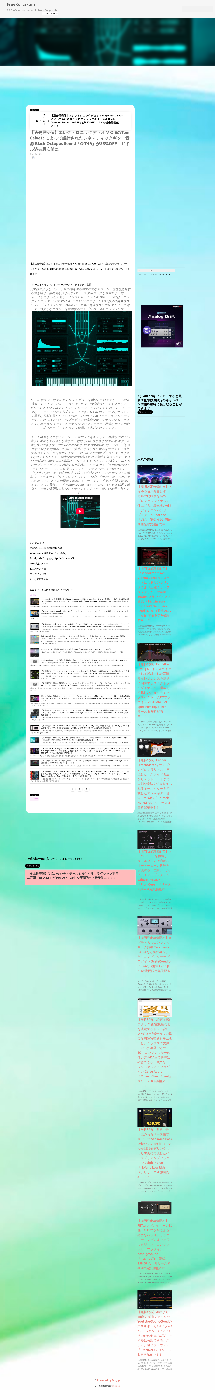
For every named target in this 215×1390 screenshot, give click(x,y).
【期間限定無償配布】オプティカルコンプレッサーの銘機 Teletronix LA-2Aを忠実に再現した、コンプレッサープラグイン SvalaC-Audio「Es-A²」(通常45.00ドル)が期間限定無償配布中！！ (154, 956)
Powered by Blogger (109, 1380)
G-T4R (33, 594)
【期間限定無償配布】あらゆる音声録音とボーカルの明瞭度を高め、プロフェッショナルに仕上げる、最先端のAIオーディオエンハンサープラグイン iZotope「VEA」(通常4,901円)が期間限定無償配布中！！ (154, 505)
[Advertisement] (107, 85)
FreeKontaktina (21, 4)
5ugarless (116, 1386)
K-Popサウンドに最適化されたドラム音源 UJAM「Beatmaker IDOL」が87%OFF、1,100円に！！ (78, 649)
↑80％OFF (44, 121)
